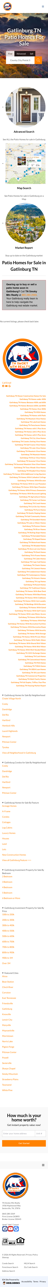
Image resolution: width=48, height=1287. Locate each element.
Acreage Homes (9, 806)
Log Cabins (7, 827)
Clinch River (7, 987)
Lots (4, 849)
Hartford (6, 720)
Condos (5, 816)
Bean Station (8, 981)
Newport (6, 736)
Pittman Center (9, 742)
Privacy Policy (32, 1254)
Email (8, 382)
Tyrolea (5, 747)
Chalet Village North (11, 698)
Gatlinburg (7, 1008)
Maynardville (8, 1030)
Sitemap (5, 1257)
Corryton (6, 992)
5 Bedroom (7, 892)
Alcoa (4, 976)
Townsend (6, 1084)
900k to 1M (7, 957)
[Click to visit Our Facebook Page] (3, 386)
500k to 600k (8, 936)
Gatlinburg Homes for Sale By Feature (21, 802)
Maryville (6, 1025)
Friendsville (7, 1003)
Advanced (21, 53)
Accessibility (26, 1281)
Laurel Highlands (10, 731)
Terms (35, 1281)
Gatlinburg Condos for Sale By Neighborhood (25, 762)
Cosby (5, 704)
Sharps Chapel (8, 1068)
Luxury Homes (8, 833)
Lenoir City (7, 1019)
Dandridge (7, 709)
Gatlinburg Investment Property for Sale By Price (23, 909)
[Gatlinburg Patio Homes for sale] (25, 107)
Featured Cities (11, 973)
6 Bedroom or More (11, 898)
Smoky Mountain (10, 1074)
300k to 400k (8, 925)
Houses (5, 838)
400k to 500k (8, 930)
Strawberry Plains (10, 1079)
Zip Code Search (31, 1267)
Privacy (43, 1281)
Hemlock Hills (8, 725)
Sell (31, 53)
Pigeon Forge (8, 1046)
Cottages (6, 822)
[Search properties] (38, 60)
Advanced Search (24, 131)
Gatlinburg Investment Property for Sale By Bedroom (23, 871)
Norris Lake (7, 1041)
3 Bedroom (7, 882)
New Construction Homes (14, 854)
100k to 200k (8, 914)
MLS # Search (29, 1263)
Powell (5, 1057)
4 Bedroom (7, 887)
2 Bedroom (7, 876)
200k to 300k (8, 919)
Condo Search (8, 1263)
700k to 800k (8, 947)
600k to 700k (8, 941)
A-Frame (6, 811)
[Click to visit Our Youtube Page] (6, 386)
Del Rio (5, 714)
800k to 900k (8, 952)
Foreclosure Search (10, 1267)
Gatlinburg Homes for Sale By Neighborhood (24, 695)
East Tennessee (9, 998)
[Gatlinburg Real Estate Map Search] (25, 163)
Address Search (8, 1271)
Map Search (24, 188)
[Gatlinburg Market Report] (25, 223)
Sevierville (6, 1063)
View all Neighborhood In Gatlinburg (19, 752)
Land (4, 844)
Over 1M (6, 963)
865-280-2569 (29, 294)
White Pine (7, 1090)
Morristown (7, 1036)
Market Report (24, 247)
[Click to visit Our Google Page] (10, 386)
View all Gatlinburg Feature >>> (16, 860)
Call (4, 382)
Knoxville (6, 1014)
